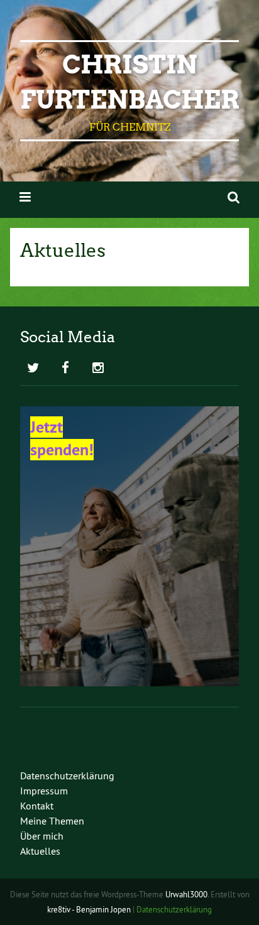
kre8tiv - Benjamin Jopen (89, 909)
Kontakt (36, 805)
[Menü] (25, 196)
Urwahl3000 (186, 894)
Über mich (41, 836)
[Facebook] (65, 368)
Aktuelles (40, 851)
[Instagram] (98, 368)
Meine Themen (52, 820)
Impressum (44, 790)
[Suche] (234, 196)
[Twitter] (32, 368)
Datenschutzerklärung (67, 775)
